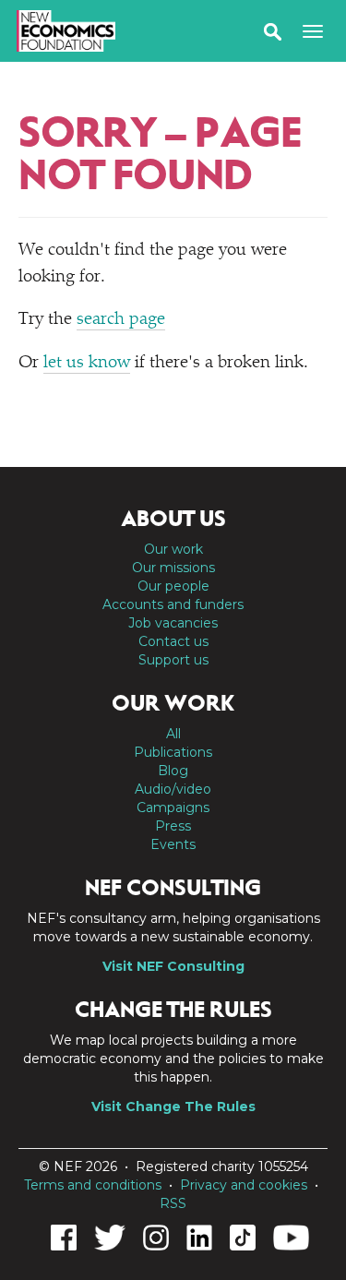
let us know (86, 363)
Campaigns (173, 807)
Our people (173, 586)
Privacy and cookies (243, 1185)
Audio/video (173, 789)
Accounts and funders (173, 604)
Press (173, 826)
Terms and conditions (92, 1185)
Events (173, 844)
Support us (173, 660)
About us (173, 519)
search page (121, 320)
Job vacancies (173, 623)
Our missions (173, 567)
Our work (173, 549)
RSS (173, 1203)
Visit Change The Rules (173, 1106)
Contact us (173, 641)
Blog (173, 770)
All (173, 733)
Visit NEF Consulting (173, 966)
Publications (173, 752)
